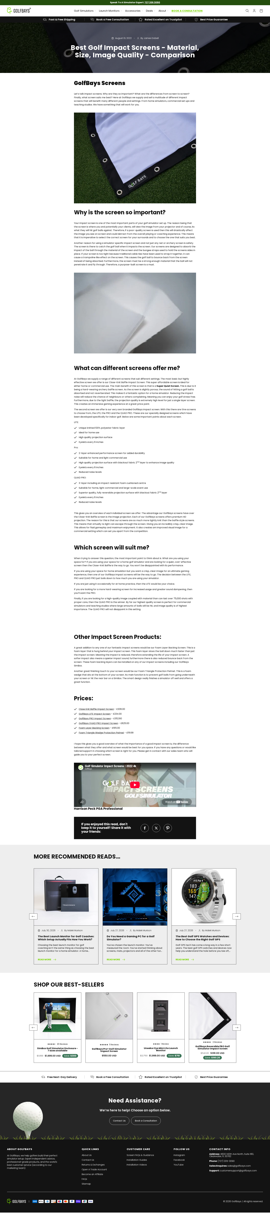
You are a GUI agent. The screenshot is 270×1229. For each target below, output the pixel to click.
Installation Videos (137, 1164)
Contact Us (119, 1120)
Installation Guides (137, 1160)
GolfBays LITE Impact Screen (95, 713)
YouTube (179, 1164)
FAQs (84, 1179)
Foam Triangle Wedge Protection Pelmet (101, 732)
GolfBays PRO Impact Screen (95, 718)
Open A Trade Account (94, 1169)
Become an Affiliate (92, 1174)
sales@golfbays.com (239, 1165)
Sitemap (86, 1183)
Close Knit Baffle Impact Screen (96, 709)
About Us (87, 1155)
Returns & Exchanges (93, 1164)
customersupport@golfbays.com (238, 1170)
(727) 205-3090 (226, 1161)
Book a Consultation (146, 1120)
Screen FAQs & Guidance (140, 1155)
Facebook (179, 1160)
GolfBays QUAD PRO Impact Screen (98, 723)
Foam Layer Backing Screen (94, 728)
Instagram (179, 1155)
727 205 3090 (152, 2)
